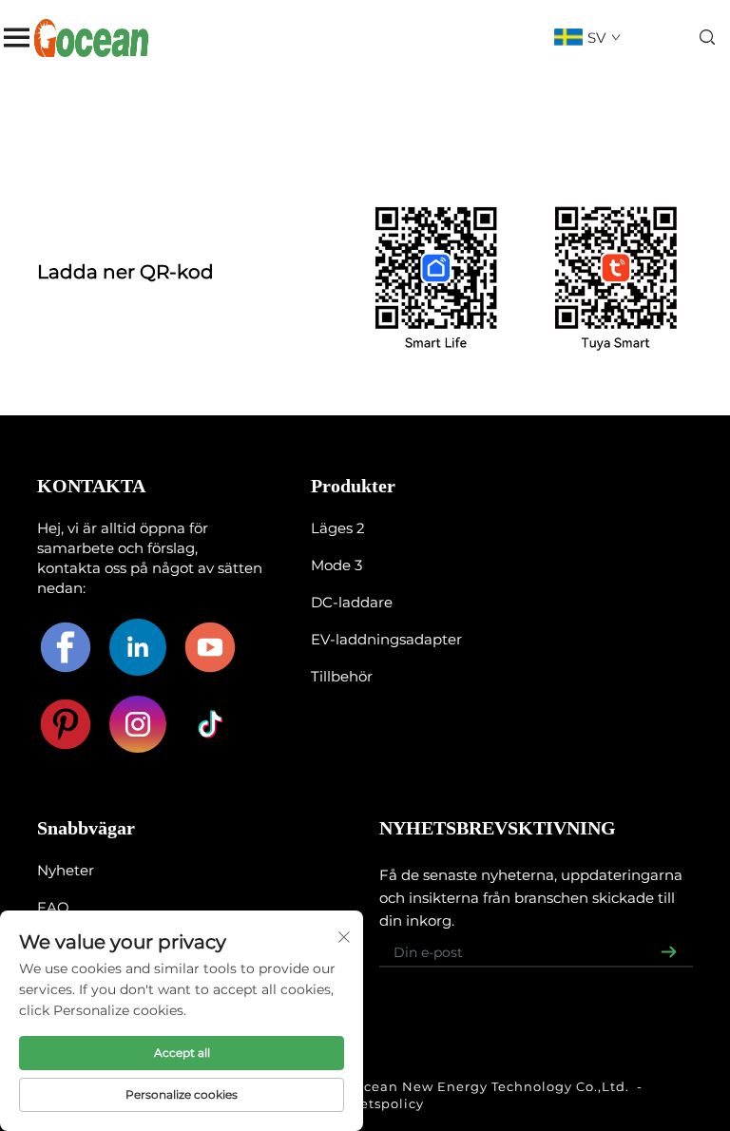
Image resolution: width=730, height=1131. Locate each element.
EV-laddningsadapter (386, 639)
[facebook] (65, 647)
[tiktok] (210, 724)
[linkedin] (137, 647)
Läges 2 (338, 528)
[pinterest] (65, 724)
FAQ (53, 907)
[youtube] (210, 647)
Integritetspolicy (365, 1103)
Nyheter (65, 870)
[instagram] (137, 724)
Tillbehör (342, 676)
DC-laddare (352, 602)
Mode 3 (336, 565)
